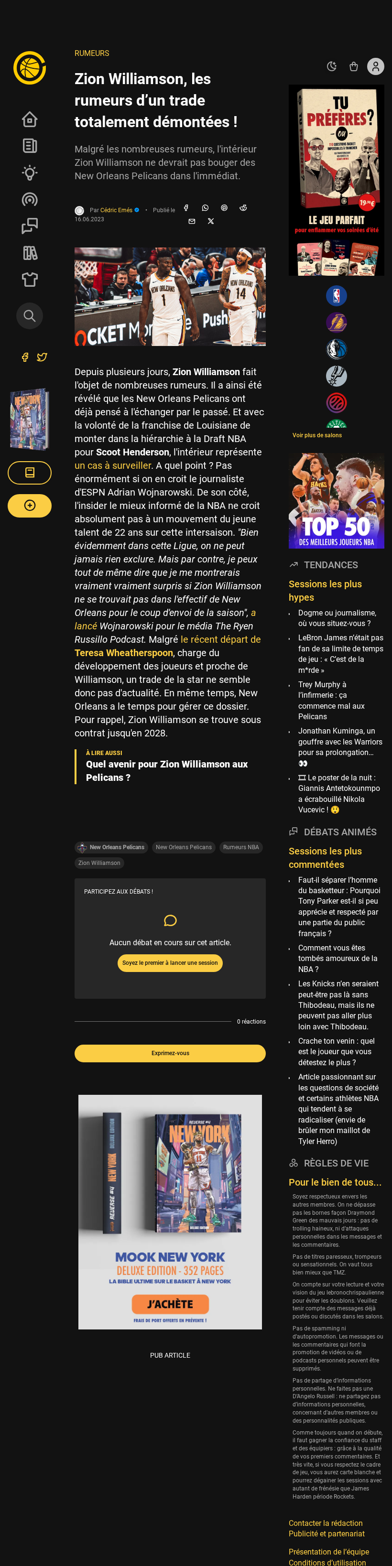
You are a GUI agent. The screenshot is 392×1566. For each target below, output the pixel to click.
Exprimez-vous (170, 1053)
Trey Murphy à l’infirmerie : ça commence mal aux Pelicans (331, 700)
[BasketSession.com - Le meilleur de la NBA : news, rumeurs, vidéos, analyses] (30, 67)
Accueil (30, 119)
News (30, 145)
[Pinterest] (224, 208)
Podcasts (30, 199)
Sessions (30, 226)
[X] (211, 221)
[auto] (331, 66)
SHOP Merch (30, 279)
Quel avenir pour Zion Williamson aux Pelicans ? (167, 770)
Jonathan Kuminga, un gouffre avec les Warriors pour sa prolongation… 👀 (340, 746)
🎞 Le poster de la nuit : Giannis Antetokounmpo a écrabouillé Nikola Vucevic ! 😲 (339, 793)
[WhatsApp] (205, 208)
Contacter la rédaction (326, 1523)
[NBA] (336, 295)
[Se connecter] (375, 66)
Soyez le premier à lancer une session (170, 963)
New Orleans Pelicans (184, 847)
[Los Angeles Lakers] (336, 322)
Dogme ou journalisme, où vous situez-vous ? (337, 618)
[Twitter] (42, 358)
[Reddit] (243, 208)
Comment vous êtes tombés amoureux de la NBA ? (338, 958)
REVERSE (30, 252)
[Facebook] (186, 208)
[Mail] (191, 221)
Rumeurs (92, 53)
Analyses (30, 172)
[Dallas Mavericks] (336, 349)
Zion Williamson (99, 863)
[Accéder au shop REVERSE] (353, 66)
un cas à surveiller (113, 465)
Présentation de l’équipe (329, 1551)
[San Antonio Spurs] (336, 376)
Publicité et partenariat (327, 1533)
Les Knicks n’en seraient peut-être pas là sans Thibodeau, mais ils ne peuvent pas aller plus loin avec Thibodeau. (338, 1005)
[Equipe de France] (336, 402)
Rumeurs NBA (241, 847)
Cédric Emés (117, 210)
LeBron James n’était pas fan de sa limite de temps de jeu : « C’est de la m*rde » (340, 653)
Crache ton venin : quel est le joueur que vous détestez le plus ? (336, 1052)
